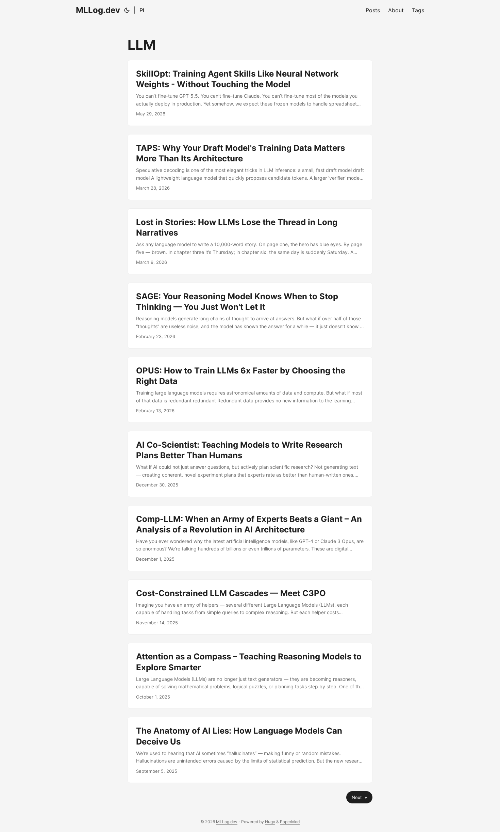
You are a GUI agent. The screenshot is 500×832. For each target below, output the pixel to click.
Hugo (270, 821)
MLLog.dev (98, 10)
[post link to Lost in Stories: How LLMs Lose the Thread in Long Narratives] (250, 241)
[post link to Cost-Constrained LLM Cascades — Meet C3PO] (250, 607)
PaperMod (290, 821)
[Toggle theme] (127, 10)
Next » (359, 797)
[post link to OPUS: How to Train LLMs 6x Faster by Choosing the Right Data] (250, 389)
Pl (141, 10)
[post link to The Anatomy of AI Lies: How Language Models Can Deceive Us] (250, 750)
